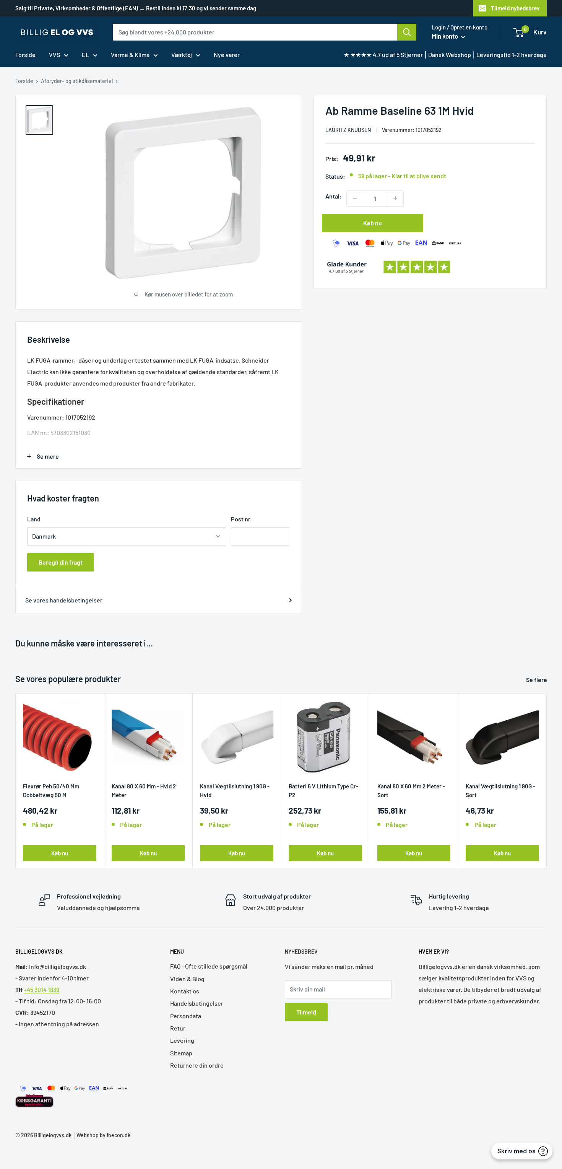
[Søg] (406, 32)
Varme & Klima (130, 54)
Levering (182, 1040)
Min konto (445, 36)
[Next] (547, 781)
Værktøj (181, 54)
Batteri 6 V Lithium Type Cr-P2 (323, 790)
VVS (54, 54)
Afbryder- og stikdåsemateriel (77, 81)
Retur (177, 1028)
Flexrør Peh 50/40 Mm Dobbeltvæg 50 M (51, 790)
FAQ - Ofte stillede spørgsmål (208, 966)
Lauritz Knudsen (348, 129)
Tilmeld (306, 1012)
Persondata (185, 1015)
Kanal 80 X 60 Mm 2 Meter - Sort (411, 790)
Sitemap (181, 1053)
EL (85, 54)
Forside (25, 54)
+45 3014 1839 (41, 989)
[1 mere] (395, 198)
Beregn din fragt (61, 562)
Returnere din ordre (197, 1065)
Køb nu (372, 222)
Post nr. (241, 519)
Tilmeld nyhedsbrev (515, 8)
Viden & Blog (187, 978)
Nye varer (227, 54)
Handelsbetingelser (196, 1003)
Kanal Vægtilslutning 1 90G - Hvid (235, 790)
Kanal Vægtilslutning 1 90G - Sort (500, 790)
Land (34, 519)
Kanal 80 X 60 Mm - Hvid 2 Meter (144, 790)
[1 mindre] (355, 198)
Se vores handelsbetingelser (63, 600)
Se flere (537, 679)
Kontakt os (184, 991)
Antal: (333, 195)
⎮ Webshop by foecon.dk (100, 1135)
